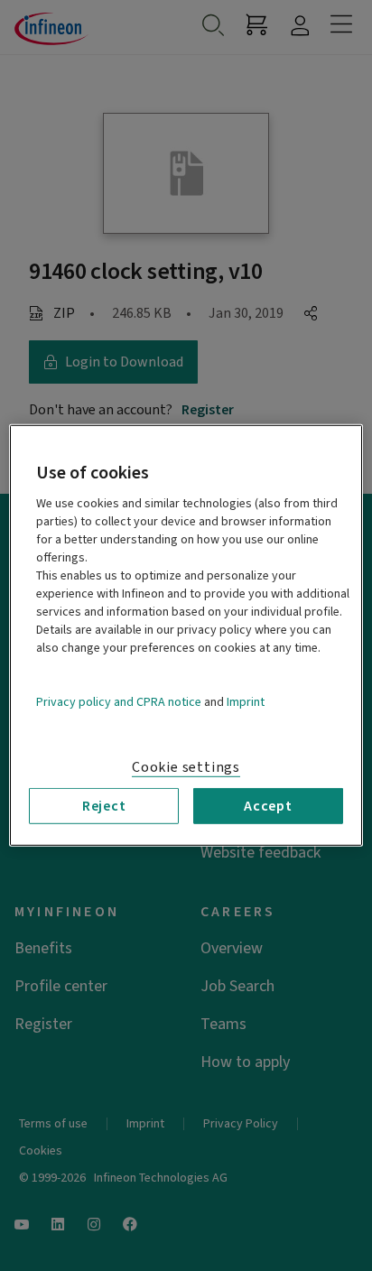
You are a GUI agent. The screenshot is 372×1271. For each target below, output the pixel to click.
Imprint (246, 702)
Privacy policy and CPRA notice (118, 702)
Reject (104, 806)
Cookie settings (186, 767)
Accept (268, 806)
